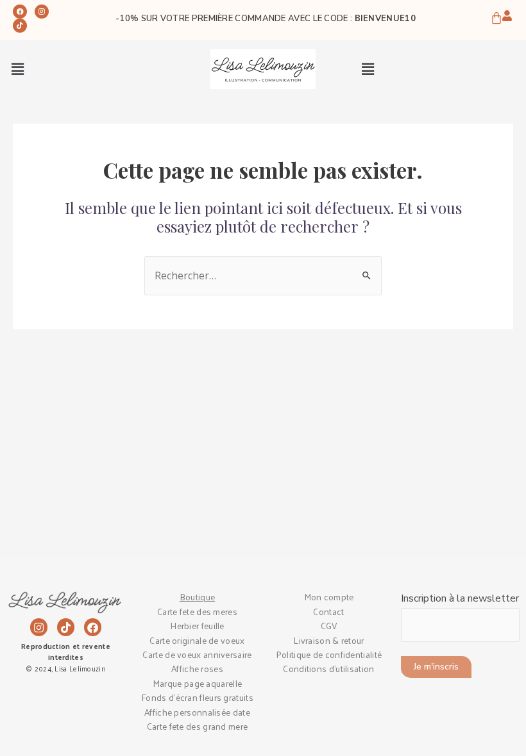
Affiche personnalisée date (197, 712)
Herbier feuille (197, 626)
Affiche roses (197, 669)
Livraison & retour (328, 640)
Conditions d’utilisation (328, 669)
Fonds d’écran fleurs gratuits (197, 697)
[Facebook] (20, 11)
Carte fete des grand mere (197, 726)
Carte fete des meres (197, 612)
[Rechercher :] (263, 276)
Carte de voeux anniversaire (196, 654)
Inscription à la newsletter (460, 598)
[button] (17, 69)
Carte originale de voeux (196, 640)
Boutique (197, 597)
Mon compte (329, 597)
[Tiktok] (20, 26)
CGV (329, 626)
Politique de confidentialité (329, 654)
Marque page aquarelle (197, 683)
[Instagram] (42, 11)
